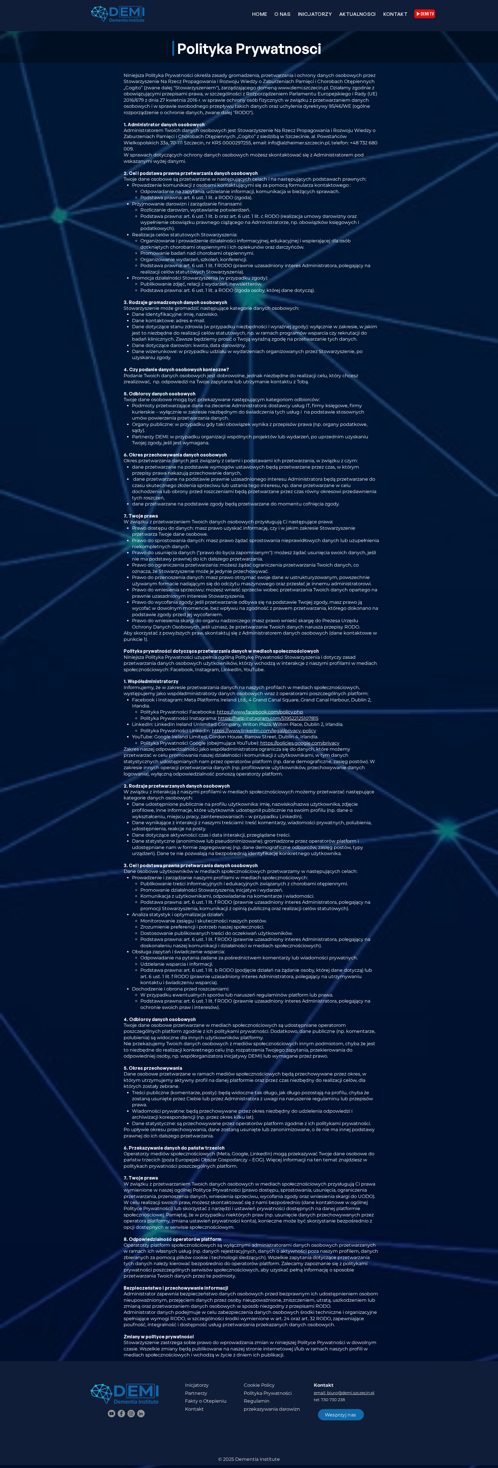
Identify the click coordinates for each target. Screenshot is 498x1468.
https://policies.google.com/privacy (299, 743)
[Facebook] (121, 1413)
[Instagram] (131, 1413)
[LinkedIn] (141, 1413)
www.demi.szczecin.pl (303, 87)
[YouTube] (111, 1413)
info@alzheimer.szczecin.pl (298, 143)
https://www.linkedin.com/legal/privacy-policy (264, 730)
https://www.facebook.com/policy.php (260, 712)
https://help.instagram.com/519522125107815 (268, 718)
